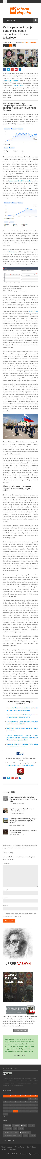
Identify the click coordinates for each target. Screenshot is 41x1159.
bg (14, 46)
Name (5, 890)
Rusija (21, 1128)
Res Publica (8, 42)
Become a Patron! (19, 1055)
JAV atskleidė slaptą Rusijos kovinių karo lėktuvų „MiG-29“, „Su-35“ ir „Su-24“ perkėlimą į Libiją (23, 799)
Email (4, 898)
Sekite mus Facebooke (14, 765)
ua (7, 46)
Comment (6, 863)
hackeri (24, 1125)
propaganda (8, 1128)
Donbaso (25, 42)
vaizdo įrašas (33, 311)
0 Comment (17, 42)
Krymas (32, 1125)
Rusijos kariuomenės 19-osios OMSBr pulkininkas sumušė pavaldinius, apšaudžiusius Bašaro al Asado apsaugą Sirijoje (22, 737)
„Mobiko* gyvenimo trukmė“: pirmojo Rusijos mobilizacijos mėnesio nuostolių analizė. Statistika (22, 820)
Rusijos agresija (25, 1132)
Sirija (25, 1135)
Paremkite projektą (28, 765)
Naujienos (33, 42)
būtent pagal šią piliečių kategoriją (20, 181)
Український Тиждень (10, 80)
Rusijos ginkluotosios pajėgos (13, 1135)
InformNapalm (19, 85)
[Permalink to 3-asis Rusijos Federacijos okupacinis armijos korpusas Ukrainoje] (5, 832)
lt (10, 46)
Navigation (11, 20)
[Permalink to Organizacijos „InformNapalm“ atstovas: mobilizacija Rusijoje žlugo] (5, 810)
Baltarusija (8, 1125)
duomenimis (13, 252)
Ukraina (33, 1135)
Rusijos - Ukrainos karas (11, 1132)
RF (16, 1128)
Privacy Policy (19, 1147)
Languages (12, 1149)
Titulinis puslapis (6, 1147)
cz (4, 46)
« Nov (4, 1116)
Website (5, 906)
